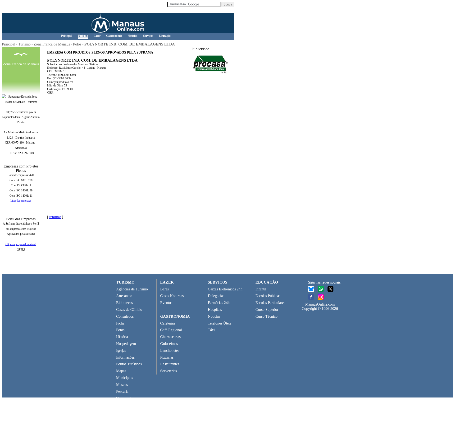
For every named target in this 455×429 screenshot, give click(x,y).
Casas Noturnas (172, 296)
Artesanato (124, 296)
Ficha (120, 323)
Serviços (148, 35)
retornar (55, 217)
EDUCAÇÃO (266, 282)
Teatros (121, 405)
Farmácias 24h (219, 303)
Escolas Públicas (267, 296)
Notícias (132, 35)
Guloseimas (169, 344)
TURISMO (125, 282)
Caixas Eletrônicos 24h (225, 289)
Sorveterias (168, 371)
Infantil (260, 289)
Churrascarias (170, 337)
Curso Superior (266, 309)
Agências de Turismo (132, 289)
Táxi (211, 330)
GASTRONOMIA (175, 316)
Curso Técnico (266, 316)
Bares (164, 289)
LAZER (167, 282)
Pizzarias (166, 357)
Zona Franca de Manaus (52, 44)
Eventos (166, 303)
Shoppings (124, 398)
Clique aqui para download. (20, 244)
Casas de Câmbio (129, 309)
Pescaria (122, 391)
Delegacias (216, 296)
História (122, 337)
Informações (125, 357)
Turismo (83, 35)
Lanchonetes (169, 350)
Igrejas (121, 350)
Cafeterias (167, 323)
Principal (66, 35)
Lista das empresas (21, 200)
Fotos (120, 330)
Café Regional (171, 330)
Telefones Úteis (219, 323)
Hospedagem (126, 344)
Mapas (121, 371)
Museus (122, 385)
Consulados (125, 316)
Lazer (97, 35)
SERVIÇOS (217, 282)
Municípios (124, 378)
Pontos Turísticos (129, 364)
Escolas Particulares (270, 303)
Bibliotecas (124, 303)
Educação (165, 35)
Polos (77, 44)
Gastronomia (114, 35)
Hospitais (215, 309)
